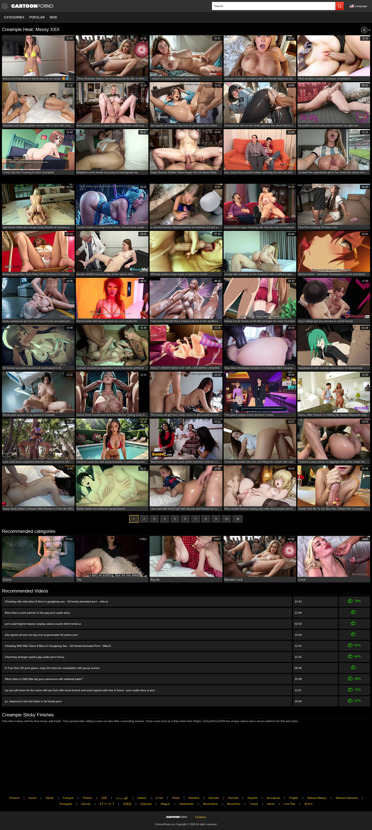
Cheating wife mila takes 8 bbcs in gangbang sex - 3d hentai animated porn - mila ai (56, 601)
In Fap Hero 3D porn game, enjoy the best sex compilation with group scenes (52, 668)
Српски (85, 803)
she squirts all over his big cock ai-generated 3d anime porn (41, 634)
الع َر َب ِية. (122, 797)
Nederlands (186, 803)
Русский (233, 797)
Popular (37, 17)
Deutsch (14, 797)
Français (68, 797)
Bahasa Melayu (316, 797)
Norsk (271, 803)
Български (273, 797)
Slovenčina (233, 803)
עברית (159, 797)
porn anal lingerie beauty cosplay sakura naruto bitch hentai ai (43, 623)
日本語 (127, 803)
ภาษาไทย (289, 803)
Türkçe (254, 803)
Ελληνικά (146, 803)
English (293, 797)
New (53, 17)
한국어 (308, 803)
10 (226, 518)
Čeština (87, 797)
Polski (175, 797)
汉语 (104, 797)
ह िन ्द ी (107, 803)
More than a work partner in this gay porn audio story (37, 612)
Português (65, 803)
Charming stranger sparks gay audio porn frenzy (34, 656)
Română (194, 797)
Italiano (142, 797)
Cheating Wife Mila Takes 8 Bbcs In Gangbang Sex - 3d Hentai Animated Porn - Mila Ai (58, 645)
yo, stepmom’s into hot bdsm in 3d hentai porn (33, 701)
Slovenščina (210, 803)
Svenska (213, 797)
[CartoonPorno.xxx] (32, 6)
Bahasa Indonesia (347, 797)
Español (252, 797)
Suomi (32, 797)
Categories (14, 17)
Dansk (49, 797)
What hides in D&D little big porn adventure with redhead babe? (44, 679)
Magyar (165, 803)
